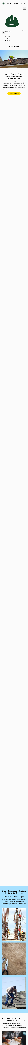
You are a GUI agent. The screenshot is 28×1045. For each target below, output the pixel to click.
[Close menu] (3, 32)
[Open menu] (24, 8)
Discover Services (14, 93)
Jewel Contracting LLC (15, 3)
